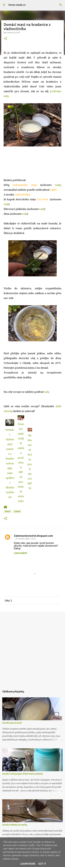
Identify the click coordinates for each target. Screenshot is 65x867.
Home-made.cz (17, 4)
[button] (5, 39)
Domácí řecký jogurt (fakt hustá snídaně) (22, 774)
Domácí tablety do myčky (14, 825)
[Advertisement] (32, 648)
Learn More (27, 863)
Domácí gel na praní (12, 723)
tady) (58, 184)
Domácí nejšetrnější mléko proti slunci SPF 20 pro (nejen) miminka (21, 463)
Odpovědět (20, 553)
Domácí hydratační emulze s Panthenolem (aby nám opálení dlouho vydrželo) (10, 463)
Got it (42, 863)
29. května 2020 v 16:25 (25, 539)
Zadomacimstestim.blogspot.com (33, 535)
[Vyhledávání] (61, 4)
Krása (7, 511)
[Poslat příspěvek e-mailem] (5, 508)
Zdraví (17, 511)
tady (6, 204)
